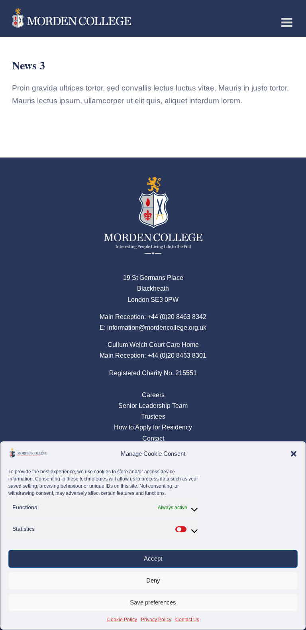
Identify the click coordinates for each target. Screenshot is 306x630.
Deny (153, 580)
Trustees (153, 416)
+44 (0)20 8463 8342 (176, 316)
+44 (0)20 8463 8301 (176, 355)
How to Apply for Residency (153, 427)
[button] (294, 454)
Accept (153, 558)
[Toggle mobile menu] (287, 22)
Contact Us (187, 619)
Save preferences (153, 602)
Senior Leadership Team (153, 405)
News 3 (28, 65)
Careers (153, 395)
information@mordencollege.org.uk (156, 327)
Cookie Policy (122, 619)
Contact (153, 438)
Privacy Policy (156, 619)
